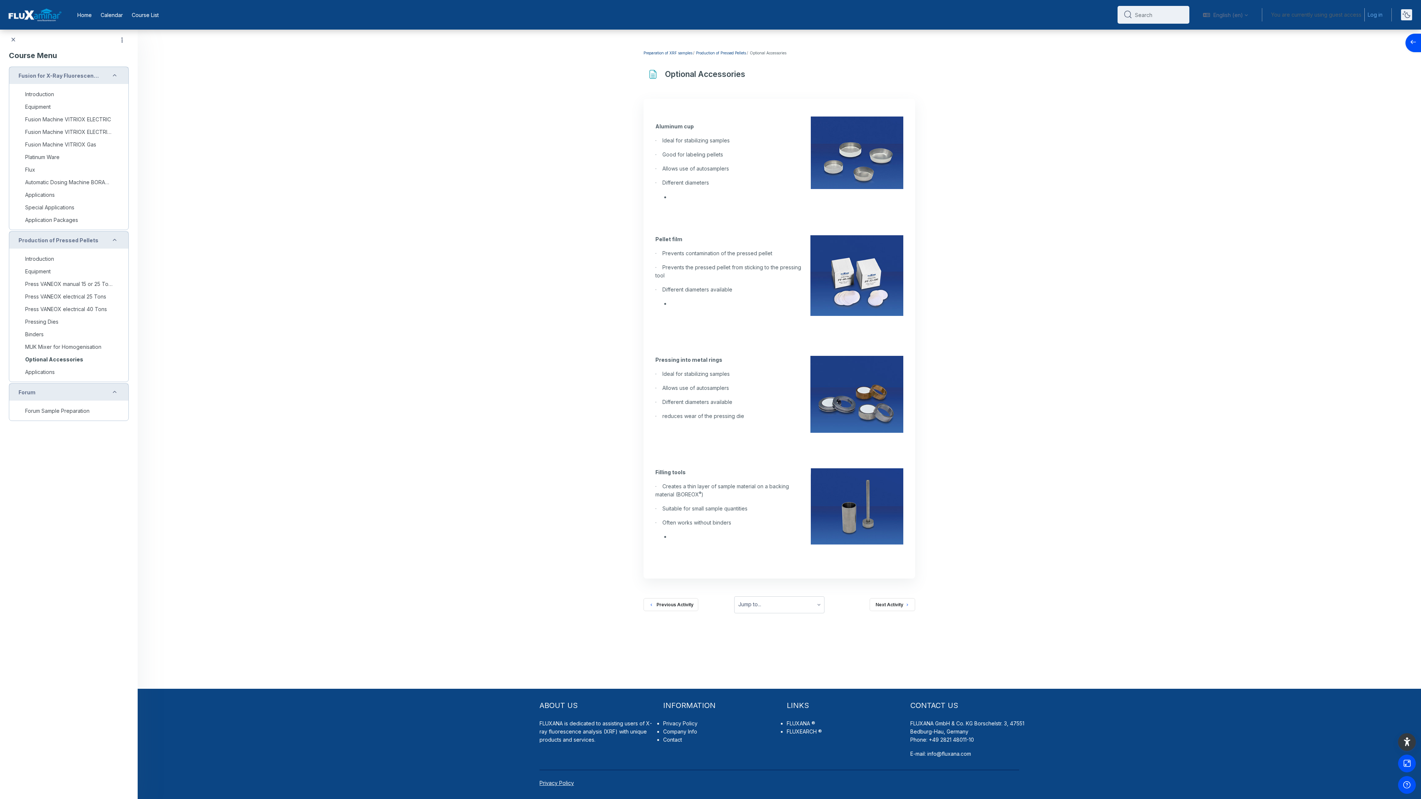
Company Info (680, 731)
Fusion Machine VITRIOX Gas (60, 144)
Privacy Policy (680, 723)
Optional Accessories (54, 359)
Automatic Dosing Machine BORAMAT (68, 182)
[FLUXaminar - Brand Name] (34, 15)
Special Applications (49, 207)
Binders (34, 334)
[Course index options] (122, 40)
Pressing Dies (41, 321)
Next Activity (889, 604)
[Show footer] (1407, 785)
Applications (40, 195)
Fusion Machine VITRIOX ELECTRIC (68, 119)
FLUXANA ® (801, 723)
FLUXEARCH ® (804, 731)
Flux (30, 169)
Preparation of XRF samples (668, 53)
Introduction (39, 94)
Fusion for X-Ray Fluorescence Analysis (59, 76)
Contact (672, 739)
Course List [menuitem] (145, 15)
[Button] (1407, 763)
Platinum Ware (42, 157)
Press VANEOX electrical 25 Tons (65, 296)
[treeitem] (69, 148)
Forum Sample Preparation (57, 411)
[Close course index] (13, 40)
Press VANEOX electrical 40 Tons (66, 309)
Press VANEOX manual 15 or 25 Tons (68, 284)
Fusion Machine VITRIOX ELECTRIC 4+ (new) (68, 132)
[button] (1225, 15)
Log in (1375, 14)
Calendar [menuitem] (112, 15)
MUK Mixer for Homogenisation (63, 347)
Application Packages (51, 220)
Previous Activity (673, 604)
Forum (27, 392)
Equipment (38, 107)
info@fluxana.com (949, 754)
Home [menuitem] (84, 15)
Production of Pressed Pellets (58, 240)
